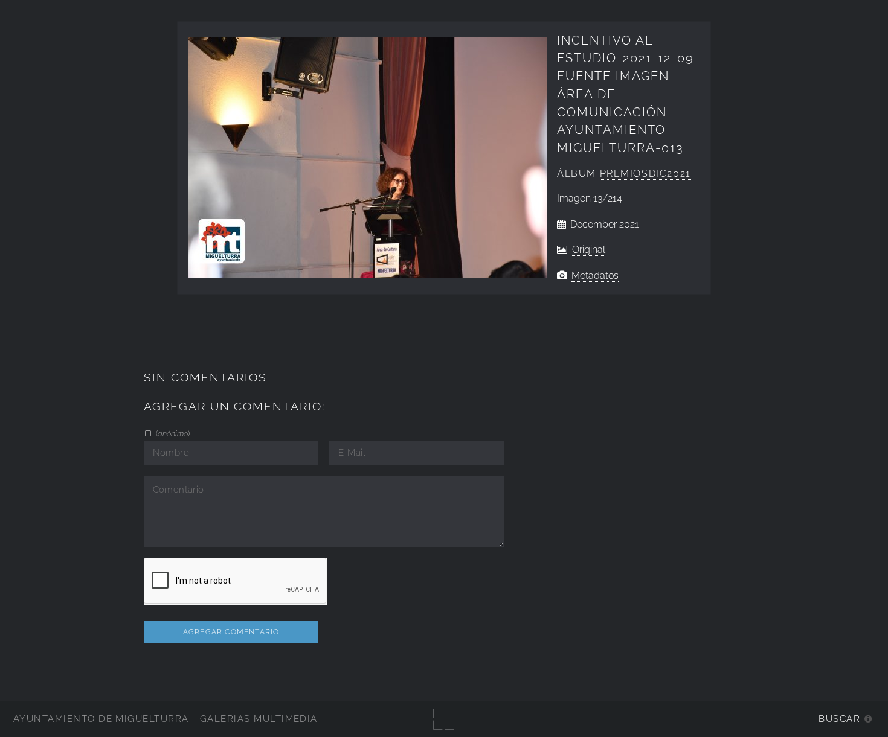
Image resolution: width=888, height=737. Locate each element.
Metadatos (595, 275)
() (172, 433)
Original (588, 249)
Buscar (839, 718)
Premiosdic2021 (645, 173)
